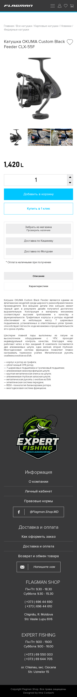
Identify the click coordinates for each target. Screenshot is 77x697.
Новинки (66, 26)
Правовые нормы (38, 501)
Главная (9, 26)
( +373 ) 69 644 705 (38, 659)
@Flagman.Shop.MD (44, 512)
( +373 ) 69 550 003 (39, 654)
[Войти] (60, 6)
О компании (38, 481)
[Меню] (53, 6)
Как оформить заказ (38, 536)
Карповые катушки (46, 26)
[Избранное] (66, 6)
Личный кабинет (38, 491)
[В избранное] (70, 42)
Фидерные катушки (16, 29)
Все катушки (24, 26)
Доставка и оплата (38, 546)
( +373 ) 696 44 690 (38, 602)
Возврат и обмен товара (38, 556)
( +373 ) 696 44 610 (38, 606)
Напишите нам (44, 567)
